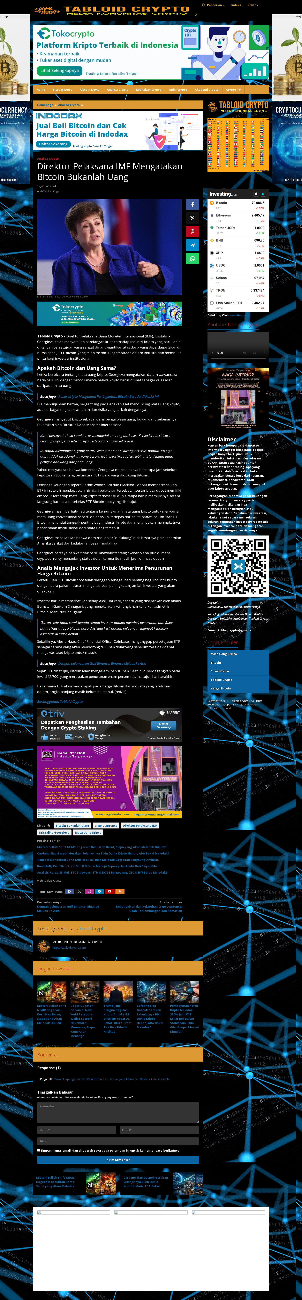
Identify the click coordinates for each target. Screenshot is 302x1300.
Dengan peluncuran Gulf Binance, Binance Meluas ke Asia (102, 663)
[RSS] (119, 891)
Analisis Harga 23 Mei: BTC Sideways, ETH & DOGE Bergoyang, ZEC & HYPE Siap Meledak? (102, 872)
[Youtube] (109, 891)
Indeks (214, 708)
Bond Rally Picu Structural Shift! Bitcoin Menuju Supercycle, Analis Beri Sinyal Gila (97, 866)
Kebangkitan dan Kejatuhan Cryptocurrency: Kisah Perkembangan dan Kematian (149, 906)
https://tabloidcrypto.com (69, 947)
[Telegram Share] (192, 245)
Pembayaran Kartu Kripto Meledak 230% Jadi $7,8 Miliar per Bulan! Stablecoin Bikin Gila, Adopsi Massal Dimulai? (184, 1018)
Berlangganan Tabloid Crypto (60, 701)
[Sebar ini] (192, 204)
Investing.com (239, 315)
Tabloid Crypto (90, 928)
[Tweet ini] (192, 218)
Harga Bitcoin (221, 688)
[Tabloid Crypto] (112, 10)
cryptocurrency (106, 825)
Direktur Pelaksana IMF (140, 825)
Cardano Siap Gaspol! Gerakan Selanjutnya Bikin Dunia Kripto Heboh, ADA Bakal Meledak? (103, 853)
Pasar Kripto (220, 671)
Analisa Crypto (48, 159)
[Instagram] (89, 891)
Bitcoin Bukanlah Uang (72, 825)
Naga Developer (247, 704)
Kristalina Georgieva (54, 832)
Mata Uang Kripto (88, 832)
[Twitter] (79, 891)
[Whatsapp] (192, 258)
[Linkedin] (99, 891)
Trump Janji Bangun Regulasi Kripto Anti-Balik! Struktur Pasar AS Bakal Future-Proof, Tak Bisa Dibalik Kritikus (118, 1018)
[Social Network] (196, 15)
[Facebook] (69, 891)
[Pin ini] (192, 231)
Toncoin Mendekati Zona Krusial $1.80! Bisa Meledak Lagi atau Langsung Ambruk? (98, 860)
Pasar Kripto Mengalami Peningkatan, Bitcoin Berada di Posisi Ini (108, 396)
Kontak (227, 708)
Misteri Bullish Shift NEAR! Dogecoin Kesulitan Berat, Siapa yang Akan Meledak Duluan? (102, 847)
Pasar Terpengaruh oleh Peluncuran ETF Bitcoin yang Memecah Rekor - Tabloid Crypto (112, 1079)
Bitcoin (216, 662)
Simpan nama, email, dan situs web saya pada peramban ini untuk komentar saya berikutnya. (110, 1150)
